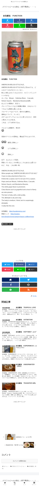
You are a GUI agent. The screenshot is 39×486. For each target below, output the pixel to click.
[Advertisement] (19, 243)
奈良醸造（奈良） (7, 224)
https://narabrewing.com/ (17, 211)
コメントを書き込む (19, 461)
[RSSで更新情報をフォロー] (28, 290)
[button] (35, 282)
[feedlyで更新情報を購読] (10, 290)
